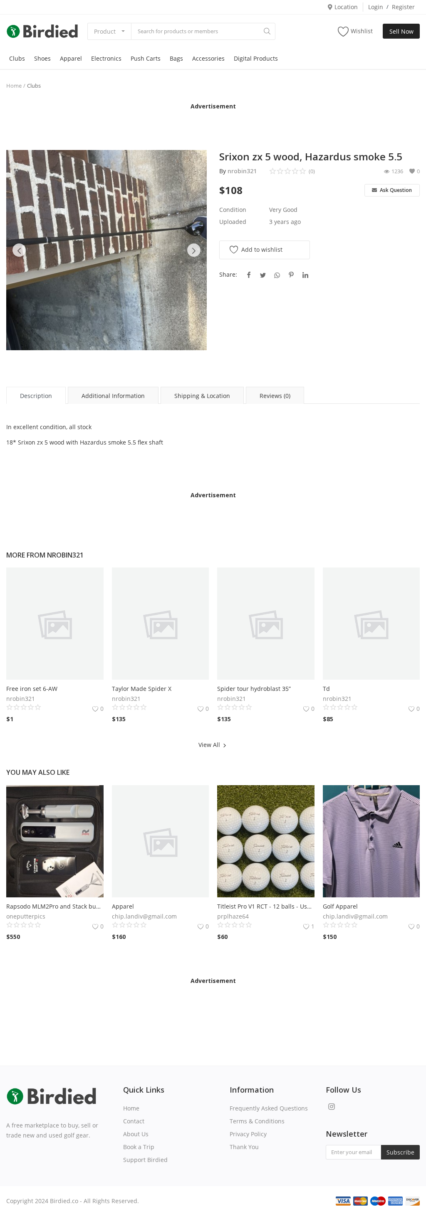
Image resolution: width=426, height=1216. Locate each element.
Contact (133, 1121)
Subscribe (400, 1152)
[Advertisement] (213, 123)
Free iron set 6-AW (31, 689)
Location (345, 7)
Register (403, 7)
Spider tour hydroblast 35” (254, 689)
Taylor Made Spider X (141, 689)
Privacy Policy (248, 1134)
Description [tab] (36, 396)
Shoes (42, 58)
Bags (176, 58)
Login (375, 7)
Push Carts (146, 58)
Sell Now (401, 31)
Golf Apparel (340, 906)
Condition (232, 210)
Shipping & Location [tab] (202, 396)
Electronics (106, 58)
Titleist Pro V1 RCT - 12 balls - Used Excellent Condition (266, 906)
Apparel (71, 58)
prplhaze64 (233, 916)
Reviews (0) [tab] (275, 396)
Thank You (244, 1147)
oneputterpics (25, 916)
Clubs (17, 58)
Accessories (208, 58)
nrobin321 (242, 171)
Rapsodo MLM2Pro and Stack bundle (55, 906)
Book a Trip (138, 1147)
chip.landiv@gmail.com (144, 916)
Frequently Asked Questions (269, 1108)
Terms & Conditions (257, 1121)
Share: (228, 274)
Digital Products (256, 58)
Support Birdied (145, 1160)
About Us (136, 1134)
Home (14, 85)
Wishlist (362, 31)
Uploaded (232, 222)
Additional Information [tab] (113, 396)
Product (105, 31)
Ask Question (395, 190)
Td (326, 689)
